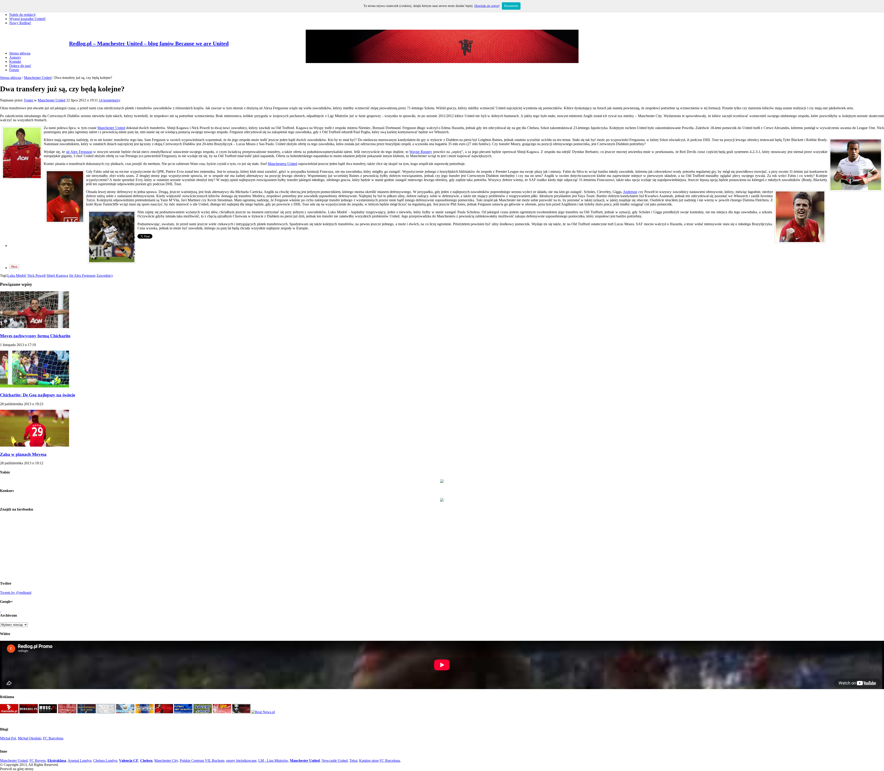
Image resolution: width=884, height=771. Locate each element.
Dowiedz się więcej (487, 6)
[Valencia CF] (144, 712)
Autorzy (15, 57)
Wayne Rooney (420, 152)
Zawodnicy (104, 275)
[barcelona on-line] (86, 712)
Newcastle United (335, 760)
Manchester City (166, 760)
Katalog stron (369, 760)
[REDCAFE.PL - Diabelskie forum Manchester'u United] (28, 712)
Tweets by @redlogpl (15, 593)
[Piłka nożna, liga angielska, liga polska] (202, 712)
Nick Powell (36, 275)
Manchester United (38, 78)
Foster (29, 100)
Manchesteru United (282, 164)
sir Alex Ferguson (79, 152)
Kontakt (15, 62)
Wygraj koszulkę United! (27, 19)
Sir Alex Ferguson (82, 275)
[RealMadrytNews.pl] (263, 712)
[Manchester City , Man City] (125, 712)
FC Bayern (37, 760)
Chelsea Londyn (105, 760)
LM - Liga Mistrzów (273, 760)
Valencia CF (128, 760)
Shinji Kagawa (57, 275)
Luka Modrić (16, 275)
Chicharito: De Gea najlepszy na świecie (37, 395)
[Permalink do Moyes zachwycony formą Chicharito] (34, 327)
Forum (14, 70)
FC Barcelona (53, 738)
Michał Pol (8, 738)
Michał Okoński (29, 738)
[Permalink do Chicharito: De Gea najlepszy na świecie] (34, 386)
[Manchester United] (9, 712)
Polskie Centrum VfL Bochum (202, 760)
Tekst (353, 760)
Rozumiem (511, 6)
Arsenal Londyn (79, 760)
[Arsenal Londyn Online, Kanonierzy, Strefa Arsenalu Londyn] (241, 712)
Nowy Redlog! (20, 23)
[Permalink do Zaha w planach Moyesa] (34, 445)
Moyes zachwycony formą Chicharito (35, 335)
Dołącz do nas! (20, 66)
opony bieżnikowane (241, 760)
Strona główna (19, 53)
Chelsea (146, 760)
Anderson (630, 192)
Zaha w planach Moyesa (23, 454)
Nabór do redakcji (22, 15)
